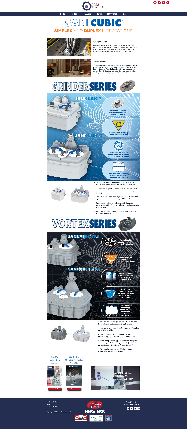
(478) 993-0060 (134, 402)
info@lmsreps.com (134, 404)
